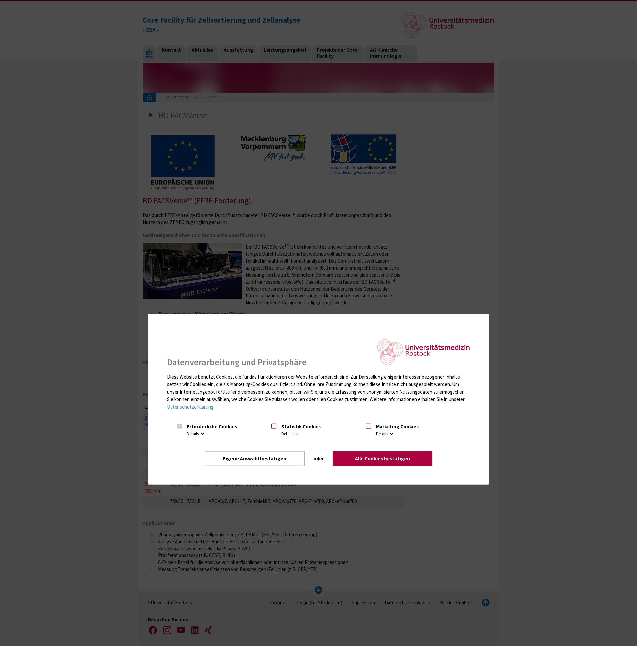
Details (193, 434)
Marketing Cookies (397, 426)
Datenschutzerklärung (190, 407)
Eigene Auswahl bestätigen (254, 458)
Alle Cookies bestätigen (382, 458)
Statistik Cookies (301, 426)
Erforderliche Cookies (212, 426)
